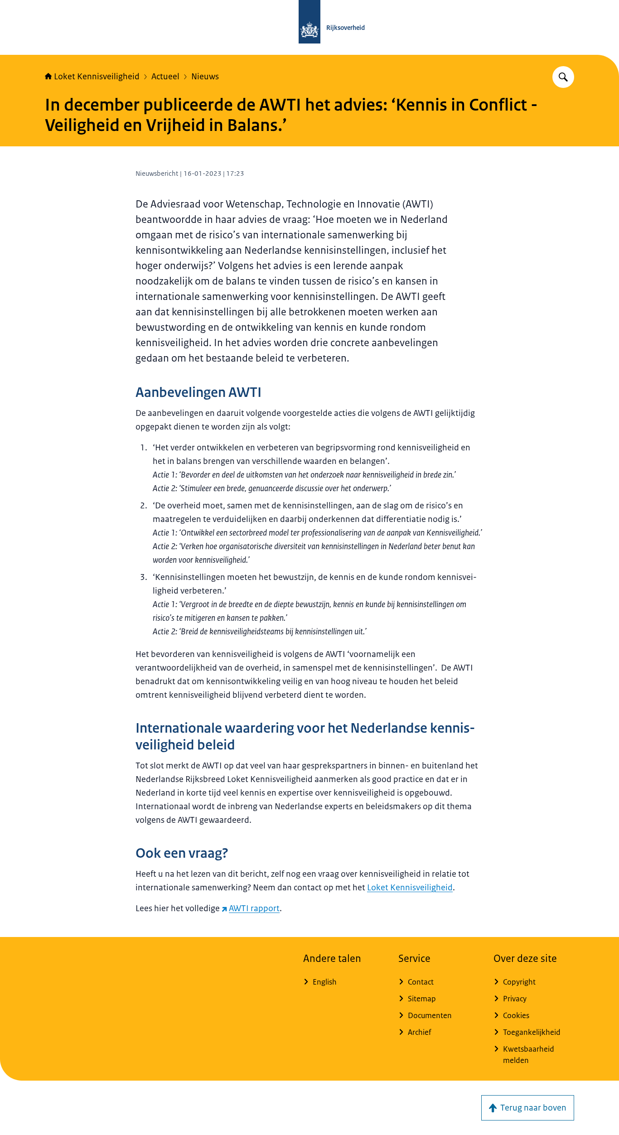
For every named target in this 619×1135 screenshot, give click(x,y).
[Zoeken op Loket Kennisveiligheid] (563, 77)
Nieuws (205, 76)
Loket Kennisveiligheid (97, 76)
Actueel (165, 76)
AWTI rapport (254, 908)
